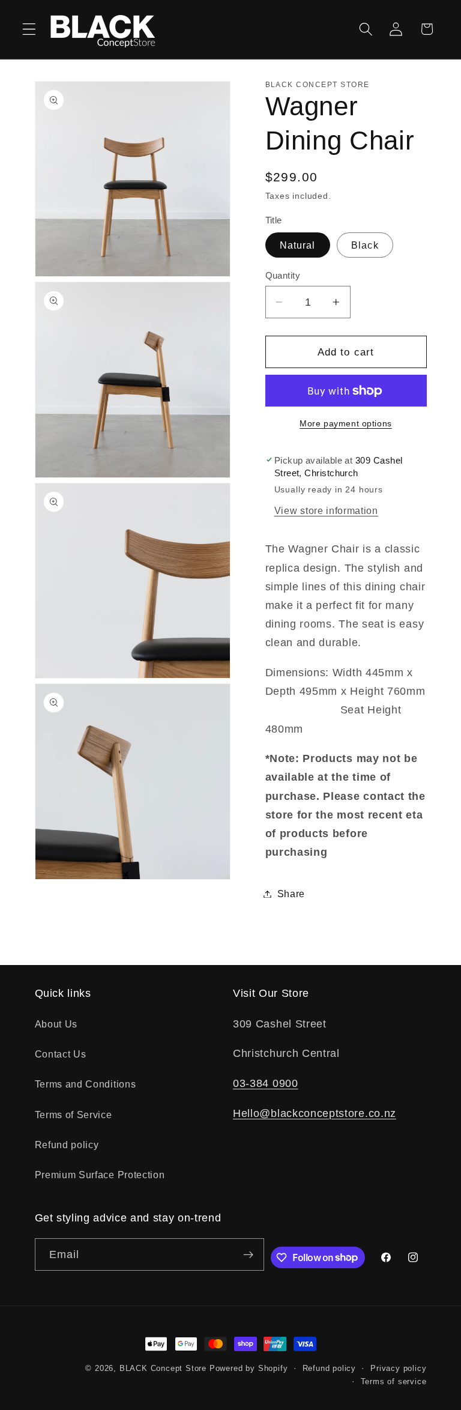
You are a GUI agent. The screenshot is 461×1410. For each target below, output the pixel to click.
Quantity (283, 275)
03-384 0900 (265, 1083)
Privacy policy (398, 1368)
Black (365, 245)
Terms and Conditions (85, 1084)
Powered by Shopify (248, 1368)
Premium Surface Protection (100, 1174)
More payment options (346, 423)
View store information (326, 510)
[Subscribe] (248, 1254)
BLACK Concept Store (162, 1368)
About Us (56, 1023)
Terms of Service (73, 1114)
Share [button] (291, 893)
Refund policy (67, 1144)
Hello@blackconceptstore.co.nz (314, 1113)
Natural (298, 245)
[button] (29, 29)
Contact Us (60, 1053)
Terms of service (394, 1382)
